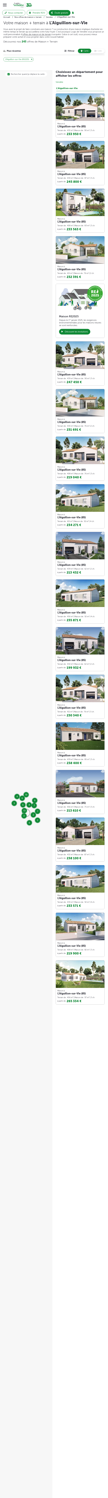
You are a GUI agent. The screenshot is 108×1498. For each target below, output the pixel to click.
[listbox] (12, 51)
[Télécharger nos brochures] (73, 13)
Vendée (59, 82)
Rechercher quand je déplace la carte (28, 74)
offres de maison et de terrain (36, 34)
